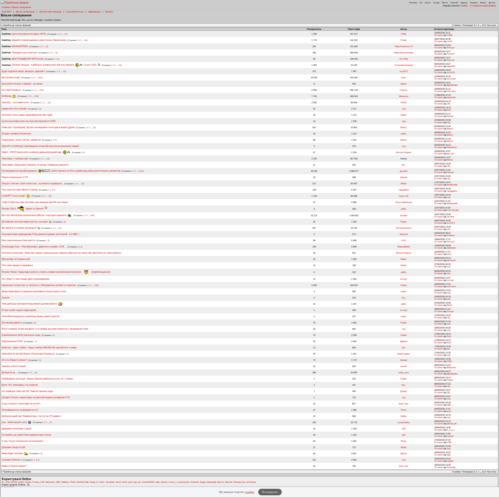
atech (118, 482)
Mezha (483, 3)
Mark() (403, 127)
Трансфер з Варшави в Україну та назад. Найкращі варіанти (35, 164)
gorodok (404, 171)
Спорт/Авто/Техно (75, 12)
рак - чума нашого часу (14, 422)
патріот (450, 436)
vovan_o (172, 482)
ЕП (421, 3)
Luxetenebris (403, 422)
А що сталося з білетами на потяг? (21, 403)
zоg (403, 109)
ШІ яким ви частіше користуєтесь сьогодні (25, 221)
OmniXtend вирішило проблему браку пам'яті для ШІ (30, 316)
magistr (450, 461)
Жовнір (403, 360)
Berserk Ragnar (403, 152)
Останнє (438, 35)
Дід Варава (452, 85)
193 (36, 96)
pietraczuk (452, 423)
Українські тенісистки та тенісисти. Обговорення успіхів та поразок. (39, 285)
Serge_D (94, 482)
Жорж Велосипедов (403, 52)
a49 (403, 428)
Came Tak (404, 196)
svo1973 (404, 71)
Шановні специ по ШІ (13, 447)
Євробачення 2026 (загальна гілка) (21, 335)
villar (157, 482)
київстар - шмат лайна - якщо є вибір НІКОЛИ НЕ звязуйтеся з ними (39, 347)
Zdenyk (450, 172)
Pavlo (72, 482)
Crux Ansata (452, 210)
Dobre (21, 482)
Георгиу (403, 90)
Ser (403, 347)
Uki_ (449, 103)
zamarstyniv (183, 482)
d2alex (404, 84)
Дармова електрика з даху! (16, 428)
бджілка (403, 341)
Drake (28, 482)
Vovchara (451, 79)
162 (41, 90)
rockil (449, 41)
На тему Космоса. (11, 90)
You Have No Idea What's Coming (20, 189)
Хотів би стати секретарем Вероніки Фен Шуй (27, 115)
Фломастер (239, 482)
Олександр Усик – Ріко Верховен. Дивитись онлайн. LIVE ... (34, 246)
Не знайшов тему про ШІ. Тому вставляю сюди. (27, 391)
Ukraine (403, 215)
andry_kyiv (403, 372)
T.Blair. (404, 34)
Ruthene (451, 235)
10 (64, 71)
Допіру (403, 391)
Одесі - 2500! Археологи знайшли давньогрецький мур (32, 152)
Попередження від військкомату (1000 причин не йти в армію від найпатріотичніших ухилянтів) (61, 170)
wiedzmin (451, 97)
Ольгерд (451, 467)
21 (59, 228)
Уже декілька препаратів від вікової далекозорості (30, 303)
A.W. (404, 240)
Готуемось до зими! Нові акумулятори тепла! (26, 434)
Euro (449, 110)
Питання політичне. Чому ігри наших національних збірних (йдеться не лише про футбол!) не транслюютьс (61, 253)
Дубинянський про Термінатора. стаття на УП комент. (31, 416)
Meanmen (403, 96)
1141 (141, 171)
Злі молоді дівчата (12, 322)
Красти (220, 482)
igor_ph (450, 153)
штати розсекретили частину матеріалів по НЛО (29, 121)
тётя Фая (403, 59)
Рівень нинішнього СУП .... (16, 177)
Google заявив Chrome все (16, 133)
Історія (436, 3)
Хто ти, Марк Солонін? (14, 360)
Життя (445, 3)
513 (484, 25)
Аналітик (194, 482)
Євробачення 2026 (12, 341)
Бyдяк (203, 482)
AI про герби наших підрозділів (19, 310)
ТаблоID (454, 3)
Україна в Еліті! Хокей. (14, 366)
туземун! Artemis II (12, 459)
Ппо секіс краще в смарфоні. (17, 265)
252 (40, 78)
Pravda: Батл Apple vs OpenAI (23, 208)
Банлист (109, 12)
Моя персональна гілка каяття (18, 240)
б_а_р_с (451, 430)
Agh (448, 455)
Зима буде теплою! (12, 453)
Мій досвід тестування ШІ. (16, 259)
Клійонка (7, 96)
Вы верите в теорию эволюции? (20, 228)
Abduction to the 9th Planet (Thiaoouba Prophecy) (28, 353)
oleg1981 (451, 66)
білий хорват (403, 354)
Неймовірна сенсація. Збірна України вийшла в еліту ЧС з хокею (37, 378)
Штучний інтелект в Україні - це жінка (22, 83)
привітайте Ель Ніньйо (14, 108)
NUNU (404, 102)
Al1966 (14, 482)
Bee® (449, 305)
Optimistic (451, 248)
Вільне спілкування (21, 7)
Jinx (449, 324)
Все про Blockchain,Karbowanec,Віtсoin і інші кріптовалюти (34, 215)
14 (82, 184)
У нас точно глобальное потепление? (23, 441)
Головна (6, 7)
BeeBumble (452, 185)
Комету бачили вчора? (14, 466)
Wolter (404, 115)
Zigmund (404, 234)
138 (96, 285)
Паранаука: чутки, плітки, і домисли (21, 140)
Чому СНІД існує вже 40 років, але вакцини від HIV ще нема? (35, 202)
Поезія (5, 297)
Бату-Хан (403, 404)
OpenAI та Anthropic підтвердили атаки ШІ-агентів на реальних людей (40, 146)
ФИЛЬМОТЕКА (20, 46)
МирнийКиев (403, 246)
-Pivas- (403, 410)
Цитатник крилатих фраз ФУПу (29, 34)
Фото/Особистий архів (50, 12)
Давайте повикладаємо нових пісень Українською (39, 40)
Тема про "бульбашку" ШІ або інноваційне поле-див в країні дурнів (38, 127)
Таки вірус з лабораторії (15, 158)
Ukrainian (110, 482)
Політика (413, 3)
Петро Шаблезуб (403, 202)
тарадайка (404, 190)
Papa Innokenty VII (404, 46)
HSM (449, 361)
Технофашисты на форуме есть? (20, 410)
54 (47, 159)
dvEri (124, 482)
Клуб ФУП (7, 12)
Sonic (101, 482)
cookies (249, 491)
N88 (449, 405)
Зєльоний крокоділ (404, 65)
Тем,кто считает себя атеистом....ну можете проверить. (32, 183)
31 (65, 34)
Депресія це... (10, 372)
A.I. (3, 482)
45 (85, 40)
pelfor (403, 133)
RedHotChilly (82, 482)
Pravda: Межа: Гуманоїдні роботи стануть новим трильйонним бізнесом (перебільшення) (56, 272)
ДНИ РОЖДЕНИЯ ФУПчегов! (27, 58)
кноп (403, 77)
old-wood (451, 260)
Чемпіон (474, 3)
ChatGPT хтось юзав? (14, 195)
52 (49, 103)
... (481, 25)
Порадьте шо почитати (24, 52)
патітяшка (251, 482)
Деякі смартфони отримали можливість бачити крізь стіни (34, 291)
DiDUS (403, 453)
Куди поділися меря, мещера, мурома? (23, 71)
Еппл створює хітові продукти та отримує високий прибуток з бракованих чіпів (45, 329)
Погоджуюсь (270, 491)
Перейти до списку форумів (17, 25)
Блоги (428, 3)
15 (94, 127)
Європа (464, 3)
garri (130, 482)
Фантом (229, 482)
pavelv (404, 366)
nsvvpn (403, 279)
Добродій (211, 482)
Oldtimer (65, 482)
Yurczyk (451, 47)
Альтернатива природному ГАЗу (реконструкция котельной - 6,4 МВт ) (40, 234)
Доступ (492, 3)
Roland (450, 116)
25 (120, 65)
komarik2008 (148, 482)
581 (92, 215)
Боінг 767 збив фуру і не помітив (20, 385)
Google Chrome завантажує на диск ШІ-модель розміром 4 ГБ (36, 397)
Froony (35, 482)
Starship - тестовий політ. (15, 102)
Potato (404, 40)
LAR (42, 482)
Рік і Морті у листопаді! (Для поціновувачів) (25, 279)
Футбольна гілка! (11, 77)
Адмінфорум (94, 12)
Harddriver (452, 147)
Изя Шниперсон (403, 228)
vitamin (164, 482)
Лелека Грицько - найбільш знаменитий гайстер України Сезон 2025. (55, 65)
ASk (8, 482)
